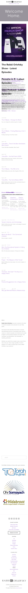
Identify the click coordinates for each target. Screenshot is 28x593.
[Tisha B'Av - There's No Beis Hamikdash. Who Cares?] (14, 139)
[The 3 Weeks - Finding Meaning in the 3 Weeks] (14, 126)
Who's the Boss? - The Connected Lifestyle (12, 235)
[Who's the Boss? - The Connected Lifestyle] (14, 230)
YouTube (14, 554)
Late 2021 (24, 209)
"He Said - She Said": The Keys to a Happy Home (12, 272)
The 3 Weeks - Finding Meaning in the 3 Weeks (13, 131)
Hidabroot (14, 564)
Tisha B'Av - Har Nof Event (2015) (11, 156)
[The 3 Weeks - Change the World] (12, 115)
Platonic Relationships (18, 290)
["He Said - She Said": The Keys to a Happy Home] (14, 267)
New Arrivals (6, 208)
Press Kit (14, 572)
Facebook (14, 556)
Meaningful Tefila (14, 524)
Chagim (14, 543)
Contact (14, 576)
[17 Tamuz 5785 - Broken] (9, 106)
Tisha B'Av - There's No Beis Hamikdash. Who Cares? (14, 144)
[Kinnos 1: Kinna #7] (14, 190)
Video (14, 547)
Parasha (14, 542)
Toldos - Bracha (4, 197)
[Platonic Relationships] (18, 286)
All (14, 538)
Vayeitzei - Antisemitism (14, 198)
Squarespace (19, 588)
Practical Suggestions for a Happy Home (14, 282)
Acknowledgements (14, 569)
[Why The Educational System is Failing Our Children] (14, 242)
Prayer (8, 257)
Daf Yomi (14, 528)
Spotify (14, 566)
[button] (24, 191)
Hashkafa (14, 540)
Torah (11, 219)
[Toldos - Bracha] (6, 193)
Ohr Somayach (14, 562)
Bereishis (4, 207)
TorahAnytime (14, 558)
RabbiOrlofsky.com (14, 3)
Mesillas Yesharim (14, 526)
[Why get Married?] (7, 286)
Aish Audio (14, 559)
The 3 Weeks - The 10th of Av (10, 169)
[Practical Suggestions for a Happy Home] (14, 278)
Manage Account (14, 532)
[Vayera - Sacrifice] (22, 194)
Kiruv (14, 219)
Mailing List (14, 574)
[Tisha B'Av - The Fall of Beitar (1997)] (14, 175)
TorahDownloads (14, 561)
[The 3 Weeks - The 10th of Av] (13, 164)
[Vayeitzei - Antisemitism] (14, 194)
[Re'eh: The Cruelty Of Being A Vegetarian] (14, 86)
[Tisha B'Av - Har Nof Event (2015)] (14, 152)
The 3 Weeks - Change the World (11, 120)
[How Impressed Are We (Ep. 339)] (14, 76)
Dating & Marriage (14, 545)
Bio (14, 571)
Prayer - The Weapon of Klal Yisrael (12, 260)
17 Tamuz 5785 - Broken (9, 111)
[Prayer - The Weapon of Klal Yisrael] (14, 255)
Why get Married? (7, 290)
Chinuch (8, 245)
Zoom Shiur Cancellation (14, 529)
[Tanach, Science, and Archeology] (14, 217)
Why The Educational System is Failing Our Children (13, 248)
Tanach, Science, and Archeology (11, 222)
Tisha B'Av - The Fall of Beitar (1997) (12, 180)
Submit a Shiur (14, 548)
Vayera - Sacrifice (21, 198)
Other (8, 219)
